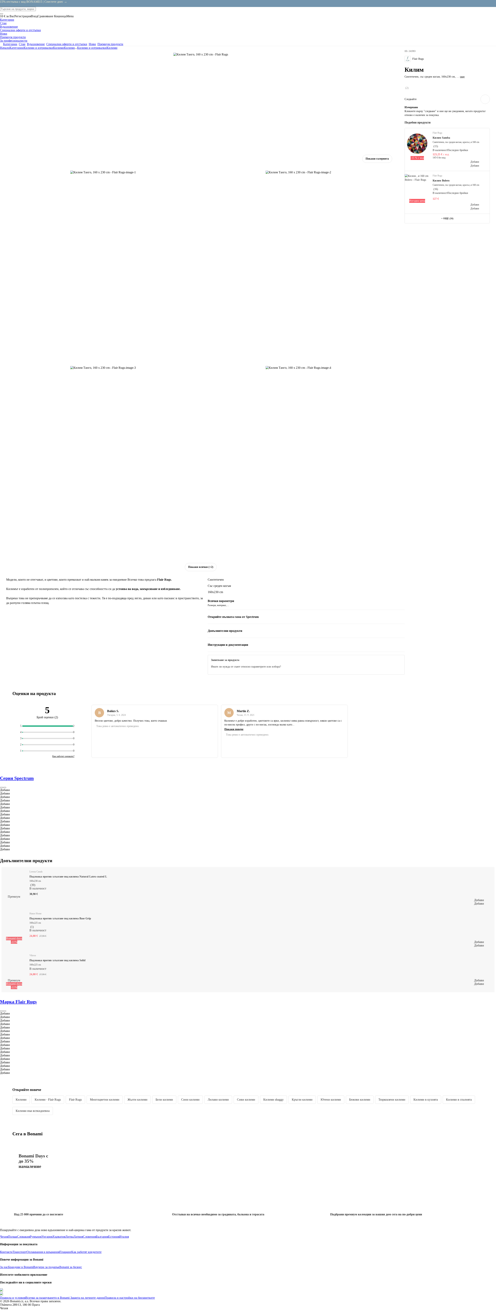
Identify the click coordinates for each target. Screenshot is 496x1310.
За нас (4, 1267)
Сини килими (190, 1099)
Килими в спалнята (459, 1099)
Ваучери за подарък (46, 1267)
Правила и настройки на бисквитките (130, 1297)
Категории (16, 47)
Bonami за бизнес (70, 1267)
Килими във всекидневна (33, 1110)
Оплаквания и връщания (43, 1252)
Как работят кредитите (86, 1252)
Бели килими (164, 1099)
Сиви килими (246, 1099)
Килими (69, 47)
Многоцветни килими (104, 1099)
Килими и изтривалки (38, 47)
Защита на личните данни (87, 1297)
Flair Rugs (75, 1099)
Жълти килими (137, 1099)
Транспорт (20, 1252)
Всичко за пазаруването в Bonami (47, 1297)
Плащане (65, 1252)
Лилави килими (218, 1099)
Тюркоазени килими (391, 1099)
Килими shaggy (273, 1099)
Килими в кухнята (425, 1099)
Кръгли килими (302, 1099)
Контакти (6, 1252)
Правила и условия (12, 1297)
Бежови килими (359, 1099)
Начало (4, 47)
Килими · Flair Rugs (48, 1099)
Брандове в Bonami (20, 1267)
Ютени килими (331, 1099)
